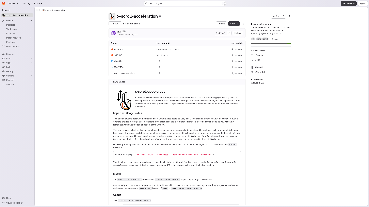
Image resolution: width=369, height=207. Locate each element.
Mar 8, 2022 (133, 34)
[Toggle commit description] (124, 31)
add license (162, 55)
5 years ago (237, 55)
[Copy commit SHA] (229, 33)
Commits (260, 50)
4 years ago (237, 49)
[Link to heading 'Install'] (122, 174)
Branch (259, 55)
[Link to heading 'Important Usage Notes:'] (144, 113)
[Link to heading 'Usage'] (122, 194)
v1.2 (119, 31)
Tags (258, 60)
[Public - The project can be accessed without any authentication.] (160, 16)
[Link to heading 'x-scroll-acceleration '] (170, 91)
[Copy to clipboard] (237, 154)
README (259, 67)
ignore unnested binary (168, 49)
